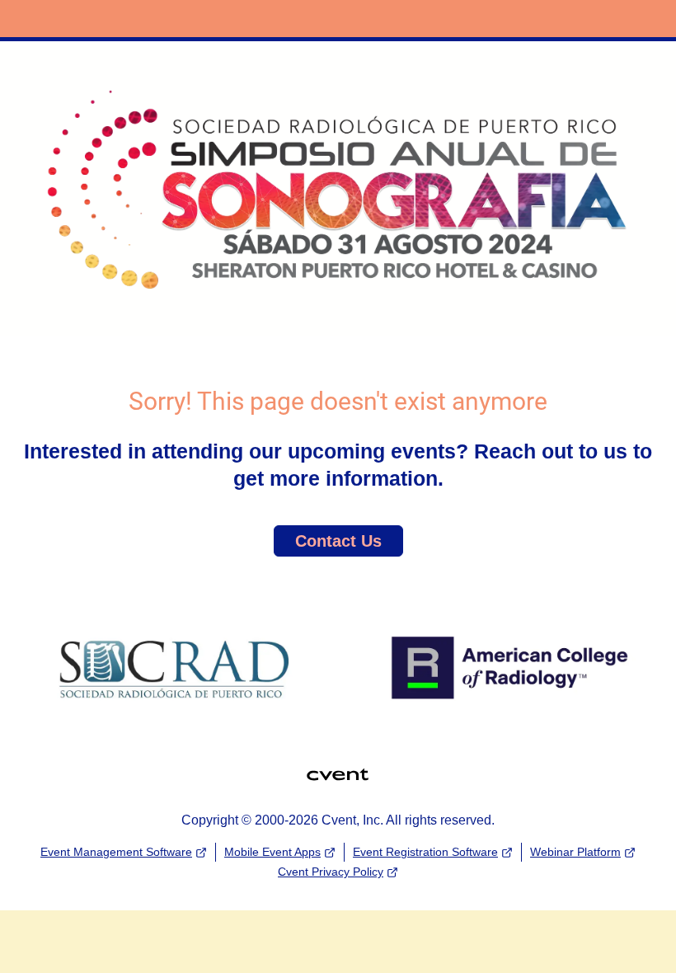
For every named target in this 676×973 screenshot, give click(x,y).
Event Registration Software (425, 851)
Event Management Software (116, 851)
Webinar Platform (575, 851)
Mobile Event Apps (272, 851)
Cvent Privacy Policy (330, 871)
